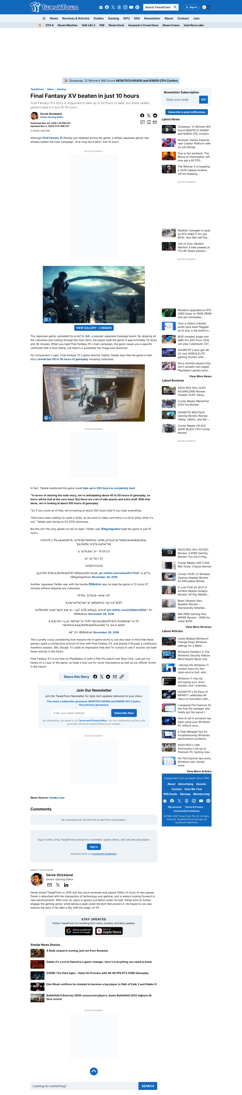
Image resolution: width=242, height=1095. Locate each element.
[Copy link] (122, 677)
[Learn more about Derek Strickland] (34, 119)
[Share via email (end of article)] (114, 676)
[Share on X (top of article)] (149, 115)
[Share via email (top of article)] (154, 122)
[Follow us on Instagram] (125, 7)
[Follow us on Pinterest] (137, 7)
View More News (200, 376)
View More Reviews (199, 627)
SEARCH (148, 1086)
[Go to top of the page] (94, 1071)
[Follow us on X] (113, 7)
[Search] (175, 7)
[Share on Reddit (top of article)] (155, 115)
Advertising (185, 784)
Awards (201, 784)
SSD (137, 18)
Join (196, 18)
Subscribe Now (124, 713)
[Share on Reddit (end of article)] (108, 677)
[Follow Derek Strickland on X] (57, 885)
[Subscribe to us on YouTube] (131, 7)
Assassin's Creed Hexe (143, 25)
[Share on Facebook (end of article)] (95, 677)
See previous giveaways (93, 704)
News (54, 18)
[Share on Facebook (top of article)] (142, 115)
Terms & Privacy (194, 807)
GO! (203, 99)
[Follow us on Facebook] (107, 7)
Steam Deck (116, 25)
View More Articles (199, 771)
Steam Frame (171, 25)
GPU (126, 18)
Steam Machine (68, 25)
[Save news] (149, 122)
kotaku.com (57, 797)
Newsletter (152, 18)
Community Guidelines (104, 853)
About (168, 18)
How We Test (193, 789)
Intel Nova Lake (194, 25)
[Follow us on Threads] (119, 7)
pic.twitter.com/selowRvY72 (117, 573)
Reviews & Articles (75, 18)
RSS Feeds (170, 794)
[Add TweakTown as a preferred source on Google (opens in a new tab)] (79, 931)
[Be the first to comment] (142, 122)
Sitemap (185, 794)
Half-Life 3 (88, 25)
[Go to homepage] (44, 18)
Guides (99, 18)
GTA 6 (50, 25)
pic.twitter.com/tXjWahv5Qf (125, 610)
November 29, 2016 (104, 577)
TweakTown (37, 89)
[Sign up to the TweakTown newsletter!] (101, 7)
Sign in (94, 846)
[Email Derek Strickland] (49, 885)
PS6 (101, 25)
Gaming (113, 18)
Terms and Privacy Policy (92, 720)
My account (174, 807)
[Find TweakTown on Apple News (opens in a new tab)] (109, 931)
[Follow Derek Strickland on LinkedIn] (66, 885)
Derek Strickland (51, 113)
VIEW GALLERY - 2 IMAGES (94, 327)
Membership (201, 794)
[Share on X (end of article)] (102, 677)
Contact (183, 18)
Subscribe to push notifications (186, 112)
